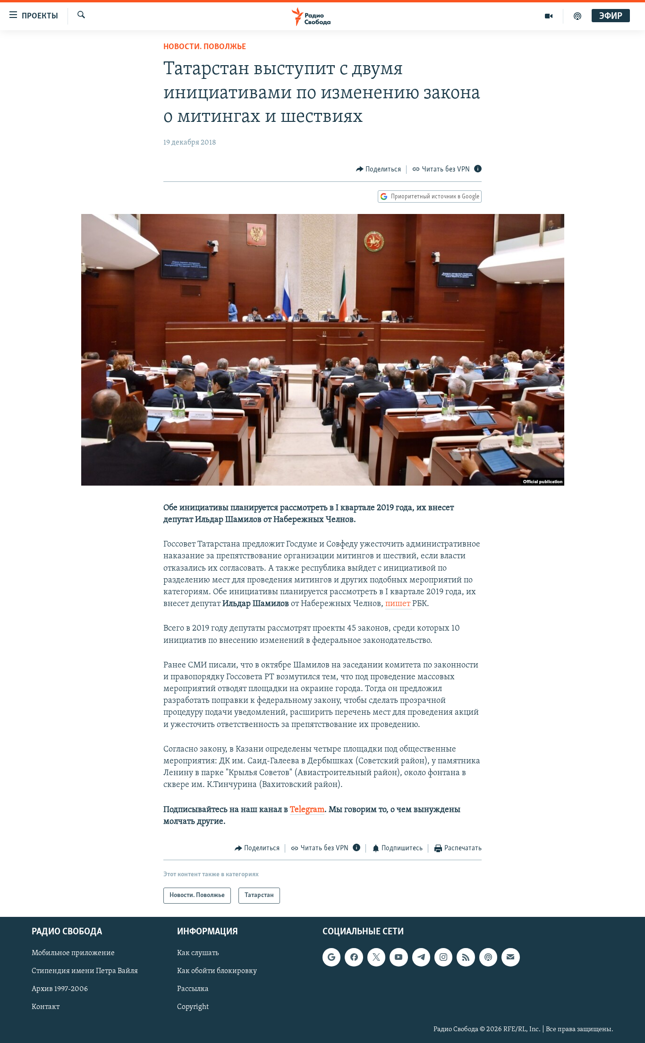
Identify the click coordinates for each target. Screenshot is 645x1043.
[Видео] (549, 16)
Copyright (193, 1007)
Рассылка (193, 989)
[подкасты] (577, 16)
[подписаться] (510, 957)
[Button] (378, 169)
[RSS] (466, 957)
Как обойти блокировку (217, 971)
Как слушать (198, 954)
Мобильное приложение (73, 954)
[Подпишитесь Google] (331, 957)
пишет (398, 604)
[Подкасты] (488, 957)
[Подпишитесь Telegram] (421, 957)
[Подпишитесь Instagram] (443, 957)
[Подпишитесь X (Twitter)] (376, 957)
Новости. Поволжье (204, 47)
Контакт (45, 1007)
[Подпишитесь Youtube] (398, 957)
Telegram (307, 810)
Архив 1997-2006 (60, 989)
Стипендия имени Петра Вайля (85, 971)
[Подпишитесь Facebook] (354, 957)
